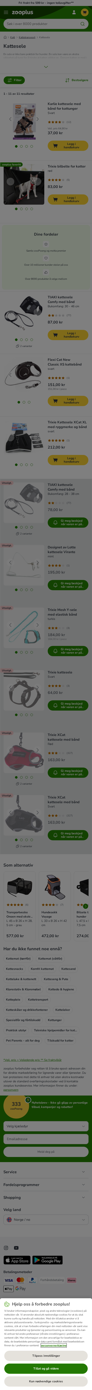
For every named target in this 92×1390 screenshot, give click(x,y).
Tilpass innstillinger (46, 1356)
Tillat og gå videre (46, 1369)
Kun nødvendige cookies (46, 1381)
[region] (46, 1344)
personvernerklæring (53, 1345)
